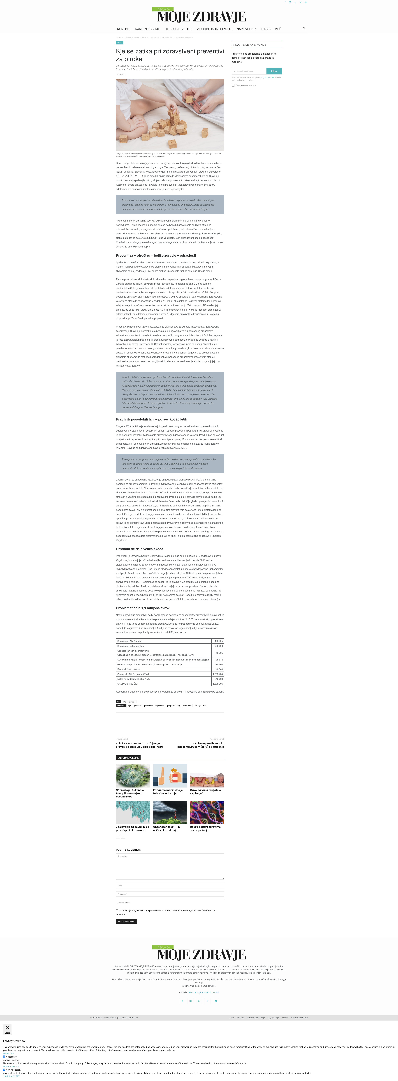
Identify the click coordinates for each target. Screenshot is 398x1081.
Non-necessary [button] (11, 1066)
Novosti (124, 29)
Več (278, 29)
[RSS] (295, 2)
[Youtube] (305, 2)
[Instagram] (290, 2)
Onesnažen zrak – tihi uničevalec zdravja (166, 828)
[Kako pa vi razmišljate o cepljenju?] (207, 776)
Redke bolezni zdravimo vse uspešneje (205, 828)
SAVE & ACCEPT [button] (11, 1076)
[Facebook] (285, 2)
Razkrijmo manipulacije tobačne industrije (168, 791)
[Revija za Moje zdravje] (199, 15)
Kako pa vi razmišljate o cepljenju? (205, 791)
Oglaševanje (273, 1017)
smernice (187, 705)
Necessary (11, 1056)
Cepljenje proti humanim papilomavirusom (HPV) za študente (200, 745)
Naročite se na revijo (256, 1017)
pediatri (137, 705)
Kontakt (240, 1017)
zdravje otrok (200, 705)
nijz (129, 705)
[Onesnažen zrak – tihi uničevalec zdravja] (170, 812)
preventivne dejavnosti (154, 705)
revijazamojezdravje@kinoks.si (203, 992)
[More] (198, 724)
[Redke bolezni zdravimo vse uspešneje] (207, 812)
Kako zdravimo (147, 29)
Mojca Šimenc (129, 702)
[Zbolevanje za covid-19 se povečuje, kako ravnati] (133, 812)
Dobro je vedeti (179, 29)
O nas (266, 29)
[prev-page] (118, 836)
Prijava (274, 71)
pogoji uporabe (267, 77)
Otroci (145, 37)
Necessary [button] (8, 1053)
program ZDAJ (173, 705)
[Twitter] (300, 2)
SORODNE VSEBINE (128, 757)
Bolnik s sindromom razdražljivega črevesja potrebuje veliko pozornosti (139, 745)
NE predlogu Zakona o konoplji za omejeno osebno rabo (130, 793)
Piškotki (285, 1017)
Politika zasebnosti (299, 1017)
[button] (304, 29)
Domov (119, 37)
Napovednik (247, 29)
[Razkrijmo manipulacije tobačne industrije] (170, 776)
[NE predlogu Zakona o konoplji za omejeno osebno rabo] (133, 776)
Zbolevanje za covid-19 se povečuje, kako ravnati (132, 828)
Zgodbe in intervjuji (214, 29)
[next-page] (123, 836)
